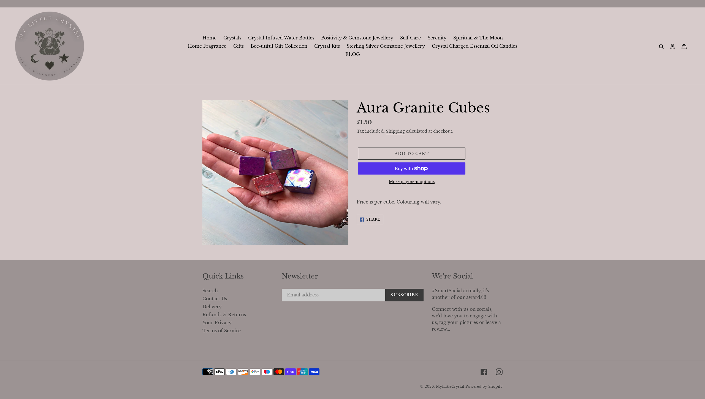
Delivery (212, 306)
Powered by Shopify (484, 386)
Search (210, 290)
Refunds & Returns (224, 314)
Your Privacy (217, 322)
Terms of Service (221, 330)
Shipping (395, 131)
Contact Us (214, 298)
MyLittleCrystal (450, 386)
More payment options (412, 181)
